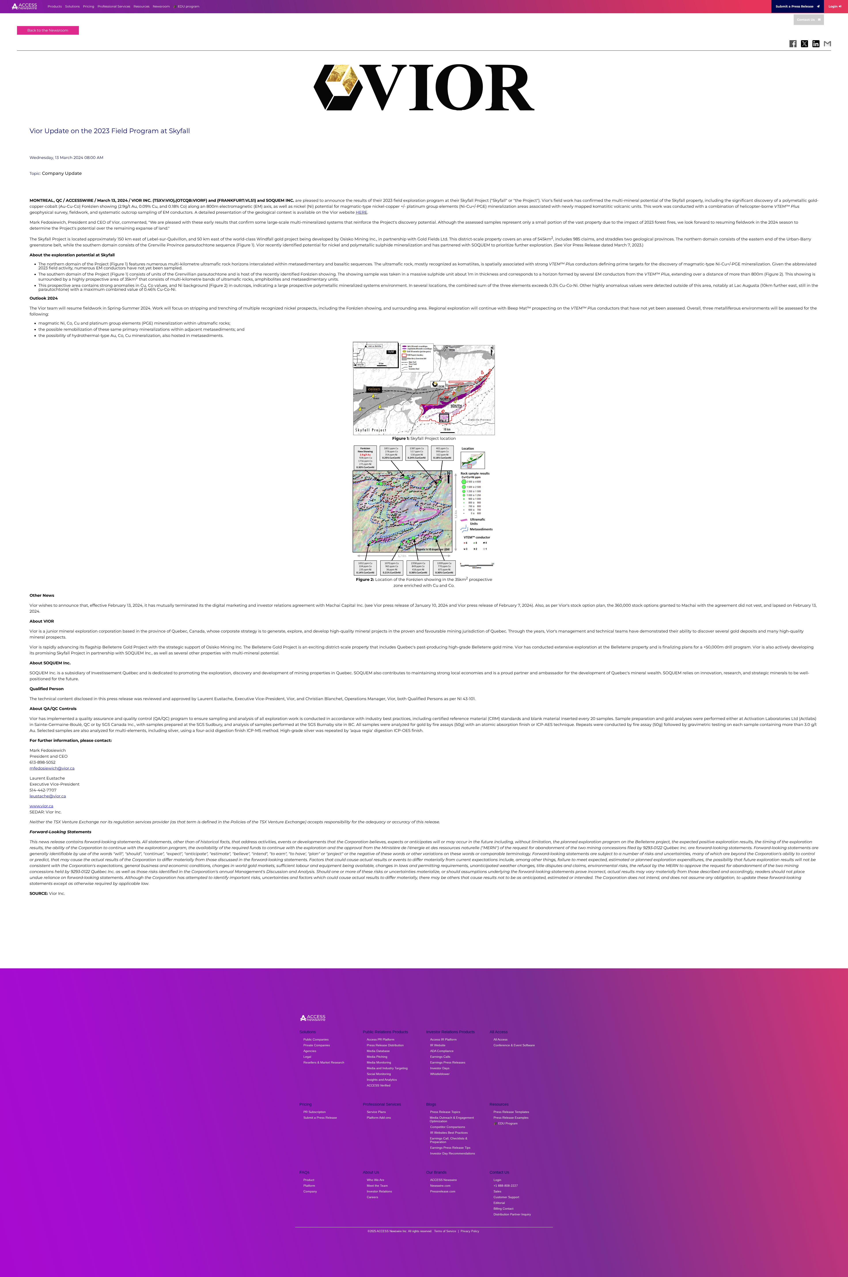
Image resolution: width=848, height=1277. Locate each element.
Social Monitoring (379, 1074)
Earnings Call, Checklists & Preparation (448, 1140)
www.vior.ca (41, 806)
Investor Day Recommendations (452, 1153)
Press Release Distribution (385, 1045)
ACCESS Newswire (443, 1180)
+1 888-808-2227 (506, 1185)
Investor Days (439, 1068)
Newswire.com (440, 1185)
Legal (307, 1056)
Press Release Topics (445, 1112)
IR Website (437, 1045)
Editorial (499, 1203)
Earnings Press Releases (447, 1062)
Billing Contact (503, 1208)
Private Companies (316, 1045)
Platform (309, 1185)
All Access (500, 1039)
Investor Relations (379, 1191)
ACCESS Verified (378, 1085)
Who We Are (375, 1180)
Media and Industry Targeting (387, 1068)
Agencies (309, 1051)
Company (310, 1191)
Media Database (378, 1051)
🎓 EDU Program (506, 1123)
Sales (497, 1191)
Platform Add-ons (379, 1117)
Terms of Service (445, 1231)
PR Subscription (314, 1112)
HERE (361, 212)
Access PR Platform (380, 1039)
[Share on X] (804, 43)
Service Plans (376, 1112)
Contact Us (806, 20)
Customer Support (506, 1197)
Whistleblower (440, 1074)
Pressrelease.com (442, 1191)
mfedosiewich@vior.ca (52, 768)
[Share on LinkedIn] (816, 43)
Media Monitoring (379, 1062)
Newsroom (161, 6)
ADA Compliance (442, 1051)
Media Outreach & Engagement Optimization (452, 1119)
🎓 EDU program (186, 6)
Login (833, 6)
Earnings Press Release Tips (450, 1147)
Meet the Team (377, 1185)
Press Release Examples (511, 1117)
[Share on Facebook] (793, 43)
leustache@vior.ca (48, 796)
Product (308, 1180)
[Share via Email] (827, 43)
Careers (372, 1197)
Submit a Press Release (795, 6)
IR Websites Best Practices (449, 1132)
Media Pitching (377, 1056)
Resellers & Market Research (323, 1062)
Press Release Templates (511, 1112)
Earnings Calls (440, 1056)
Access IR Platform (443, 1039)
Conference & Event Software (514, 1045)
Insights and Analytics (382, 1079)
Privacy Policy (470, 1231)
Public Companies (316, 1039)
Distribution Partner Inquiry (512, 1214)
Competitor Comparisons (447, 1127)
